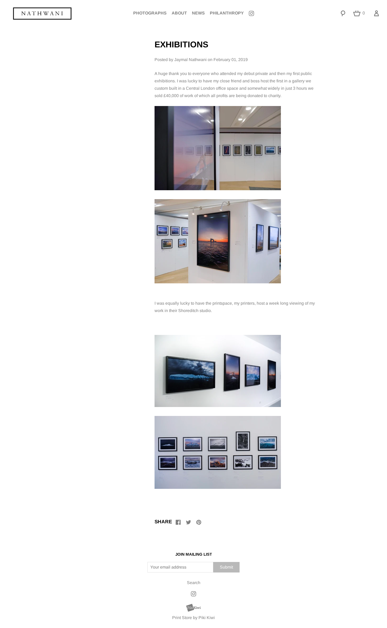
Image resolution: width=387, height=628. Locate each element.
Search (193, 582)
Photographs (150, 13)
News (198, 13)
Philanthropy (227, 13)
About (179, 13)
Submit (226, 567)
